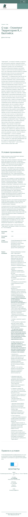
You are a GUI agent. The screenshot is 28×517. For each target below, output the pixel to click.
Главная (3, 24)
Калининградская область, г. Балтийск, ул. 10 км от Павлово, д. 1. (14, 474)
